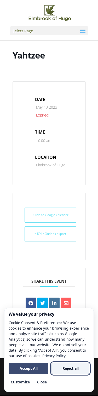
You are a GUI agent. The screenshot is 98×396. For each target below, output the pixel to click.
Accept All (29, 368)
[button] (49, 30)
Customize (20, 381)
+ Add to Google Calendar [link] (50, 215)
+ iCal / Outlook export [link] (50, 233)
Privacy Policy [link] (54, 355)
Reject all (70, 368)
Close (42, 381)
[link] (50, 12)
